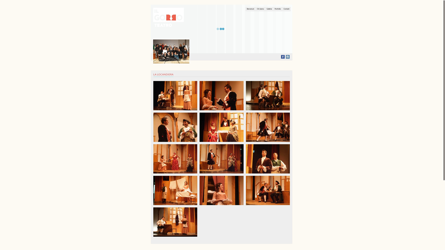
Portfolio (278, 9)
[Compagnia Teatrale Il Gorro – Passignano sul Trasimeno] (168, 17)
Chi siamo (260, 9)
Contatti (286, 9)
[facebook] (283, 57)
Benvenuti (250, 9)
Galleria (269, 9)
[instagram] (288, 57)
